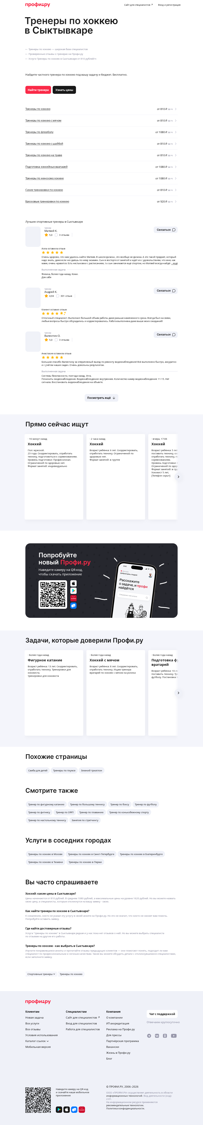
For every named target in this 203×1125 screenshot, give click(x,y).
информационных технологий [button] (124, 1095)
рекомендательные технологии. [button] (125, 1105)
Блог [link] (109, 1058)
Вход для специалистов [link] (81, 1023)
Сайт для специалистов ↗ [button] (83, 1017)
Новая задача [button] (34, 1017)
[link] (38, 90)
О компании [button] (114, 1017)
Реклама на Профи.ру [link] (120, 1029)
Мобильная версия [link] (38, 1047)
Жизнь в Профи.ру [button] (118, 1052)
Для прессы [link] (113, 1035)
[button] (166, 230)
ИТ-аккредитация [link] (117, 1023)
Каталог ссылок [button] (35, 1041)
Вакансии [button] (112, 1047)
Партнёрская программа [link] (122, 1041)
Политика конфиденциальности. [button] (125, 1108)
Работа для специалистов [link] (83, 1029)
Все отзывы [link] (32, 1029)
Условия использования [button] (41, 1035)
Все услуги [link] (32, 1023)
